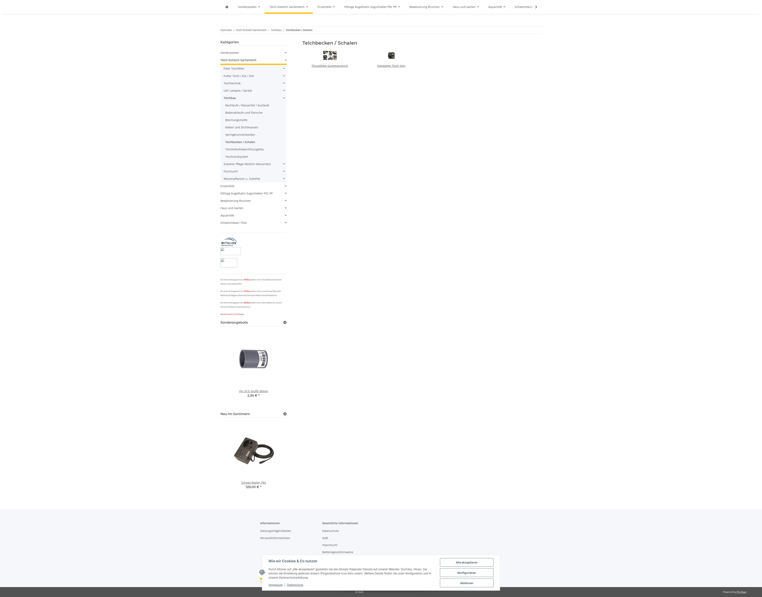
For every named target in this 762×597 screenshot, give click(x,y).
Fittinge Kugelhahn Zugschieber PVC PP (246, 193)
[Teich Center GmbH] (226, 7)
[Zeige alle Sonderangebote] (285, 322)
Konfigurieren (466, 572)
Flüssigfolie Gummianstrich (330, 66)
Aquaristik (227, 215)
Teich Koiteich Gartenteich (238, 60)
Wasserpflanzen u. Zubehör (242, 179)
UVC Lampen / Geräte (238, 90)
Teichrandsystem (236, 157)
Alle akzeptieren (467, 562)
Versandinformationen (275, 538)
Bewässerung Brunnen (235, 201)
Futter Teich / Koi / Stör (239, 76)
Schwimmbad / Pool (233, 223)
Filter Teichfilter (234, 68)
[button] (533, 7)
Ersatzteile (227, 186)
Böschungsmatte (236, 120)
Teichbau (230, 98)
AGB (325, 538)
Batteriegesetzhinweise (337, 552)
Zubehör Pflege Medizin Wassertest (247, 164)
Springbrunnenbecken (240, 135)
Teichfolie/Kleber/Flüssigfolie (244, 149)
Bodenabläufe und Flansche (244, 112)
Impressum (275, 584)
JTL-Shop (741, 592)
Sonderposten (229, 53)
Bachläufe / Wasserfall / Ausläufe (247, 105)
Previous (230, 368)
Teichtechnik (232, 83)
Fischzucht (231, 171)
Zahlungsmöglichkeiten (275, 531)
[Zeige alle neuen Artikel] (285, 414)
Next (276, 368)
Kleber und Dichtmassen (241, 127)
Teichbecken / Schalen (240, 142)
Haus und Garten (231, 208)
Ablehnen (466, 583)
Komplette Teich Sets (391, 66)
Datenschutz (295, 584)
